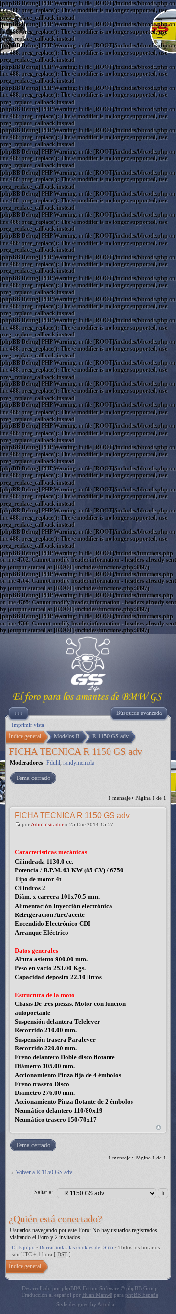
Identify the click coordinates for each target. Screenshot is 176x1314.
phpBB (69, 1288)
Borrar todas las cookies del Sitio (76, 1247)
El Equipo (23, 1247)
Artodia (105, 1304)
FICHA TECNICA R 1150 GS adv (75, 751)
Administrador (47, 824)
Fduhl (53, 762)
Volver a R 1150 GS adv (44, 1172)
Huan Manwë (97, 1295)
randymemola (78, 762)
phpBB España (141, 1295)
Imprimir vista (28, 725)
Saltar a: (43, 1192)
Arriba (158, 1127)
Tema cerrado (33, 777)
